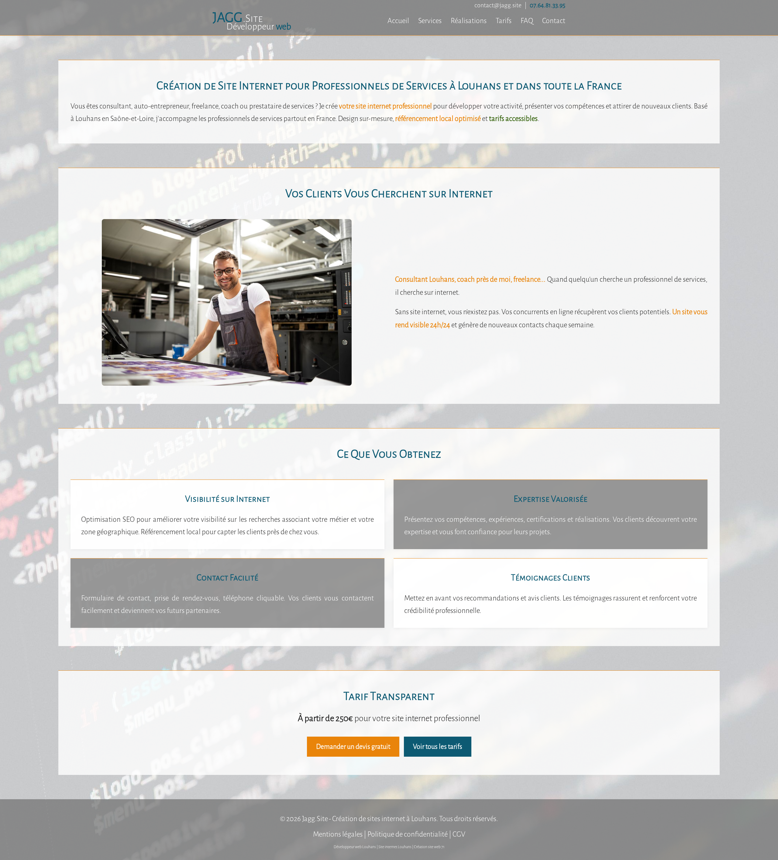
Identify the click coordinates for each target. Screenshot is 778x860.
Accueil (398, 21)
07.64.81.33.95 (547, 5)
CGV (459, 834)
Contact (553, 21)
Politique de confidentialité (407, 834)
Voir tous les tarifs (437, 746)
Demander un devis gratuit (353, 746)
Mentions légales (338, 834)
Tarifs (503, 21)
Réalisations (469, 21)
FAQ (527, 21)
